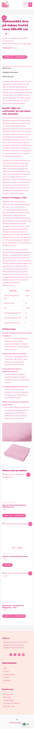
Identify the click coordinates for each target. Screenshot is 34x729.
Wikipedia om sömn (9, 245)
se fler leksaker (7, 191)
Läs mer (7, 565)
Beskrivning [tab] (6, 68)
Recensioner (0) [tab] (7, 77)
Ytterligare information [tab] (10, 72)
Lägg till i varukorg (14, 57)
